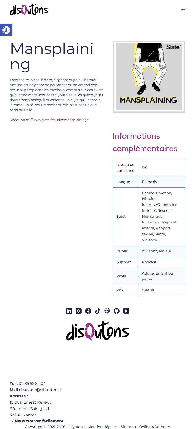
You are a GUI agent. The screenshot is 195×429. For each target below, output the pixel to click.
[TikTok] (98, 311)
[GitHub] (117, 311)
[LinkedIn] (69, 311)
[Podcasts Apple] (107, 311)
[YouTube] (126, 311)
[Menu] (183, 9)
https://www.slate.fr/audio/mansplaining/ (54, 120)
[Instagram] (79, 311)
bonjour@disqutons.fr (42, 389)
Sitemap (128, 426)
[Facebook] (88, 311)
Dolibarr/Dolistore (154, 426)
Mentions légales (102, 426)
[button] (6, 30)
